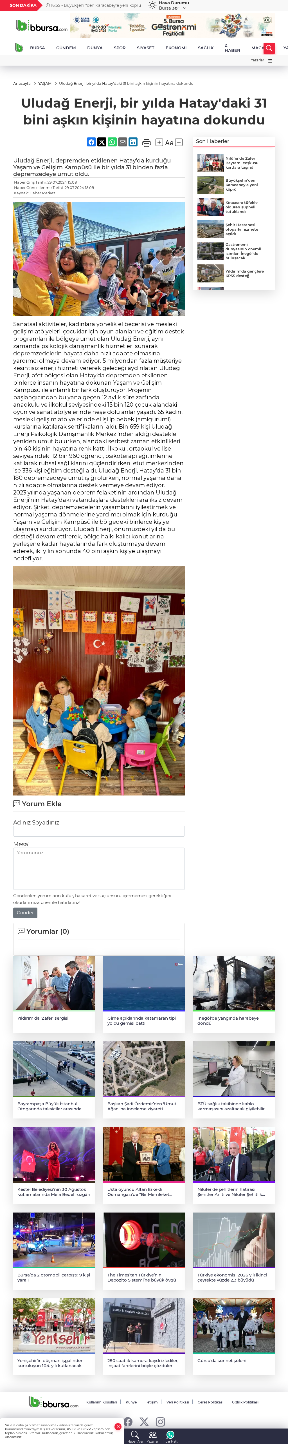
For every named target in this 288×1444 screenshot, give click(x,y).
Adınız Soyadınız (36, 822)
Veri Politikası (177, 1402)
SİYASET (145, 47)
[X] (144, 1421)
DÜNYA (95, 47)
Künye (131, 1402)
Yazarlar (257, 60)
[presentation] (138, 5)
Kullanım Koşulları (101, 1402)
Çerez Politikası (210, 1402)
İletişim (151, 1402)
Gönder (25, 912)
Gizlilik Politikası (245, 1402)
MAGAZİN (261, 47)
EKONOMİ (176, 47)
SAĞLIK (205, 47)
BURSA (37, 47)
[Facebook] (128, 1421)
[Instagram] (160, 1421)
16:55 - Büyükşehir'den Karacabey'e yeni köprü (95, 5)
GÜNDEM (66, 47)
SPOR (120, 47)
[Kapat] (118, 1427)
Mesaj (21, 844)
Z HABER (232, 48)
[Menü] (270, 61)
